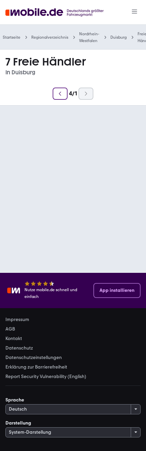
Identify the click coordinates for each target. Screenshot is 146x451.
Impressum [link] (17, 319)
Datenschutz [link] (19, 348)
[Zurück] (60, 94)
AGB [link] (10, 329)
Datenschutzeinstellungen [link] (33, 357)
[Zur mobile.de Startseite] (60, 12)
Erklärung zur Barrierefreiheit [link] (36, 367)
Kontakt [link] (13, 338)
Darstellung (18, 423)
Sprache (14, 400)
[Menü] (134, 12)
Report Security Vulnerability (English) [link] (45, 376)
